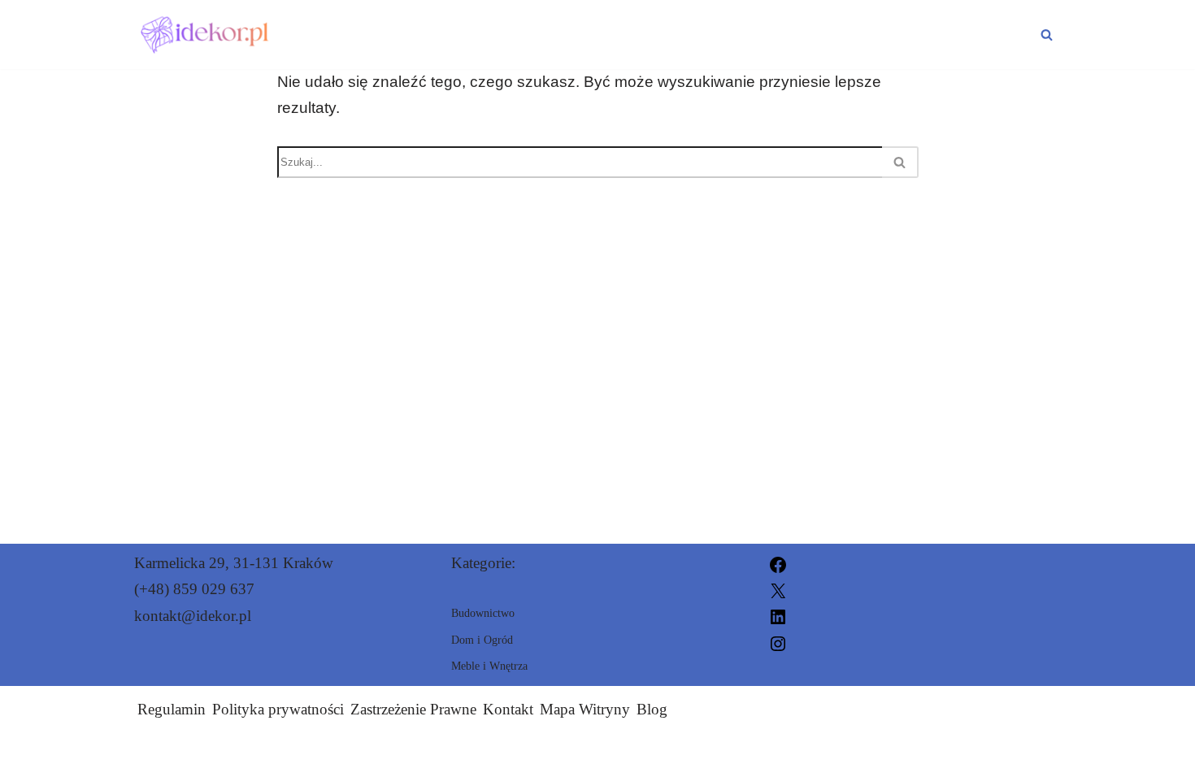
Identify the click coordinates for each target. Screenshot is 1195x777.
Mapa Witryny (585, 709)
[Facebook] (778, 562)
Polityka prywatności (278, 709)
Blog (652, 709)
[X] (778, 588)
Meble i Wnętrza (951, 34)
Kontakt (508, 709)
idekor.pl (782, 754)
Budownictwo (765, 34)
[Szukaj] (1047, 34)
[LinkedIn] (778, 615)
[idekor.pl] (206, 34)
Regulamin (171, 709)
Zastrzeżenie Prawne (413, 709)
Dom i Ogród (601, 34)
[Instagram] (778, 641)
